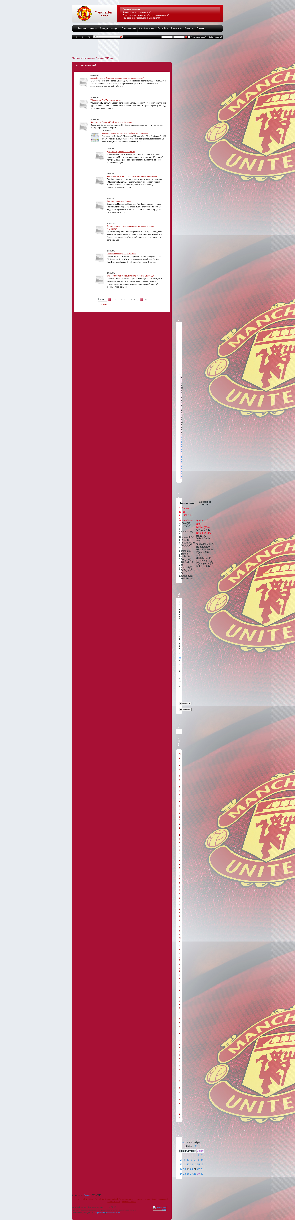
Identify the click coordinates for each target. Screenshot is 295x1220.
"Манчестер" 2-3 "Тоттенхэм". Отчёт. (106, 100)
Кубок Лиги (162, 28)
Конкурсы (189, 28)
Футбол (147, 1199)
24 (181, 1173)
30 (202, 1173)
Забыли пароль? (215, 37)
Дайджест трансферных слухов (121, 152)
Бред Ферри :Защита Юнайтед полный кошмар (111, 122)
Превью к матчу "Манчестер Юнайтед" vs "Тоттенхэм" (125, 133)
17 (181, 1169)
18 (184, 1169)
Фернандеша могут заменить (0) (137, 12)
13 (191, 1164)
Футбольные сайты (109, 1199)
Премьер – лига (129, 28)
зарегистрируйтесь (181, 456)
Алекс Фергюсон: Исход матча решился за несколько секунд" (117, 78)
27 (191, 1173)
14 (194, 1164)
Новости (92, 28)
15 (198, 1164)
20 (191, 1169)
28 (194, 1173)
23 (202, 1169)
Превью (200, 28)
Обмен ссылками (129, 1202)
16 (202, 1164)
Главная (82, 28)
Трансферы (176, 28)
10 (138, 300)
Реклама (139, 1199)
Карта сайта (100, 1213)
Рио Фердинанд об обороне (119, 201)
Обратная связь (114, 1202)
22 (198, 1169)
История (114, 28)
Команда (104, 28)
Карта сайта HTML (113, 1213)
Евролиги (87, 1195)
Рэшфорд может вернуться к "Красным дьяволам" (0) (146, 15)
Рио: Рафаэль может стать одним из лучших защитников (132, 176)
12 (188, 1164)
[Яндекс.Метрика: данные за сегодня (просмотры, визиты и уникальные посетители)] (159, 1208)
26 (188, 1173)
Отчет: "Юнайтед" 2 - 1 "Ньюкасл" (121, 254)
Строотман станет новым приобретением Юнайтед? (130, 276)
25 (184, 1173)
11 (146, 300)
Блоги (97, 1199)
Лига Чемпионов (146, 28)
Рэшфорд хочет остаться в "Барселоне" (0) (141, 18)
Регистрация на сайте (199, 37)
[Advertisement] (128, 46)
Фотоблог (89, 1199)
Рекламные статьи (126, 1199)
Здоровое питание (159, 1199)
